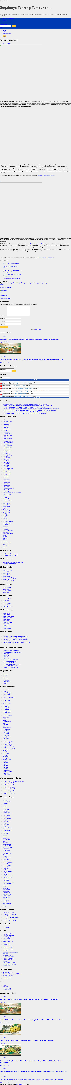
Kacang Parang (7, 709)
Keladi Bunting (7, 587)
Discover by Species (8, 941)
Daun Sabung (6, 705)
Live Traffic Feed (34, 379)
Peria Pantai (6, 735)
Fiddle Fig (5, 833)
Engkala (5, 508)
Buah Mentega (7, 474)
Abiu (4, 420)
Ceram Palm (6, 600)
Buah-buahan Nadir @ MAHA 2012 (12, 652)
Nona (4, 539)
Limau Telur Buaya (8, 533)
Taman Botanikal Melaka (9, 787)
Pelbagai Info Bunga (8, 956)
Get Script (30, 397)
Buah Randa (6, 480)
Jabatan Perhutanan (8, 946)
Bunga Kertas (6, 820)
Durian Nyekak (7, 505)
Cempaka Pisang (7, 827)
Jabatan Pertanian (7, 947)
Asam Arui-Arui (7, 423)
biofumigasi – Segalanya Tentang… (21, 394)
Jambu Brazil (6, 511)
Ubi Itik (5, 764)
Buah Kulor (6, 467)
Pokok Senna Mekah (8, 882)
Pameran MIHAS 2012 (8, 663)
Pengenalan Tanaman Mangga (11, 917)
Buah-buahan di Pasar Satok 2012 (12, 492)
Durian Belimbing (7, 570)
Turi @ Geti (6, 761)
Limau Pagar (6, 532)
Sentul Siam (6, 546)
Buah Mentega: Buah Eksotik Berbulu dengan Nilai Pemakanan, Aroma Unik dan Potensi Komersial (29, 410)
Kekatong (5, 518)
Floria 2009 (6, 653)
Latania (5, 602)
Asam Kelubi (6, 427)
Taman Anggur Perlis (8, 783)
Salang (4, 747)
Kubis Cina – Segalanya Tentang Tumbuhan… (37, 390)
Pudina (5, 740)
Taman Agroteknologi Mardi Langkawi (13, 781)
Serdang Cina (6, 895)
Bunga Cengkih (7, 494)
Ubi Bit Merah (6, 681)
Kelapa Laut (6, 520)
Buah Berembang (7, 447)
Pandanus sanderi (7, 862)
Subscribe (2, 28)
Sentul (4, 544)
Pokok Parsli (6, 738)
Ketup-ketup (6, 848)
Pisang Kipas (6, 868)
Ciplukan (5, 502)
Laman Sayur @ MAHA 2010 (10, 660)
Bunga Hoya (6, 817)
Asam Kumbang (7, 429)
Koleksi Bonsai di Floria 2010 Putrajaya (13, 562)
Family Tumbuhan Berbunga (10, 554)
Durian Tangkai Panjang (9, 578)
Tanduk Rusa (6, 898)
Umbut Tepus (6, 774)
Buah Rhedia (6, 483)
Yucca (4, 906)
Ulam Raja (5, 768)
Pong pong (5, 885)
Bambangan (6, 432)
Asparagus (5, 674)
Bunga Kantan (6, 938)
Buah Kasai (6, 927)
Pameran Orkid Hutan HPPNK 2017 (12, 664)
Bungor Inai (6, 826)
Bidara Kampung (7, 438)
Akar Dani (5, 800)
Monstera (5, 855)
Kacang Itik (6, 706)
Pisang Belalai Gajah (8, 616)
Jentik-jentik (6, 514)
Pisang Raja (6, 620)
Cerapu (5, 497)
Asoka (4, 804)
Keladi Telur (6, 592)
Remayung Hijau (7, 743)
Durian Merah (6, 503)
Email (2, 321)
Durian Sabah (6, 506)
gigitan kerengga (17, 283)
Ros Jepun (5, 888)
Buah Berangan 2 (7, 445)
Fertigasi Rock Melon (8, 972)
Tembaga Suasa (7, 903)
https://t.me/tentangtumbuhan (46, 175)
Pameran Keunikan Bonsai (10, 563)
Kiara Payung (6, 850)
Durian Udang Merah (8, 581)
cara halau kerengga (7, 283)
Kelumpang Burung (8, 521)
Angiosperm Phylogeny (9, 934)
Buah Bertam (6, 449)
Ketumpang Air (7, 721)
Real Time (34, 397)
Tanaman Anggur (7, 977)
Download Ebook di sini (8, 18)
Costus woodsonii (7, 830)
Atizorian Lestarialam (8, 935)
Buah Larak (6, 470)
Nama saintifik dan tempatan (10, 952)
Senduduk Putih (7, 894)
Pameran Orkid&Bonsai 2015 (10, 666)
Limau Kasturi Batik (8, 530)
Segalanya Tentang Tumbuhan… (26, 7)
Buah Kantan (6, 694)
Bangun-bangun (7, 693)
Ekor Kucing (6, 832)
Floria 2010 (6, 655)
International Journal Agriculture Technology (15, 638)
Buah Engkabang (7, 455)
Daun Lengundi (7, 703)
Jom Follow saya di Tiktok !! (10, 555)
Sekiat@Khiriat (7, 542)
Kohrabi (5, 675)
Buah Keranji (6, 459)
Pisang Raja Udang (8, 622)
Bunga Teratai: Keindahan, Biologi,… (21, 393)
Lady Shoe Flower (7, 853)
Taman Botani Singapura (9, 786)
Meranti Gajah (6, 729)
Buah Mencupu (7, 473)
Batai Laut (5, 806)
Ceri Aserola (6, 499)
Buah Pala (5, 477)
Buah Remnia (6, 482)
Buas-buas (5, 696)
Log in (4, 985)
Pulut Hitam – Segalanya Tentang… (23, 383)
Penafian (5, 22)
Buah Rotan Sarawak (8, 488)
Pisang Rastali (6, 623)
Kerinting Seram (7, 847)
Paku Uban (6, 732)
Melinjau (5, 536)
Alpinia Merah (6, 801)
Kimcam (5, 723)
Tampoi (5, 547)
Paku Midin (6, 730)
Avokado (5, 430)
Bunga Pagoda (6, 821)
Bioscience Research (8, 635)
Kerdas (5, 718)
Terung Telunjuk (7, 759)
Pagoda (5, 856)
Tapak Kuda (6, 902)
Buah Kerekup (6, 461)
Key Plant (5, 950)
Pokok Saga (6, 879)
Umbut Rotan (6, 773)
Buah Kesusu (6, 462)
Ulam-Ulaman (6, 770)
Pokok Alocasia (7, 870)
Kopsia (4, 851)
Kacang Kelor (6, 708)
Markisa (5, 535)
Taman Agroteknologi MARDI (10, 920)
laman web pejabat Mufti (37, 244)
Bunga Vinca (6, 824)
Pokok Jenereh (7, 737)
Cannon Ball (6, 496)
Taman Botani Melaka (8, 784)
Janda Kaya (6, 838)
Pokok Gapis (6, 874)
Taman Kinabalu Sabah (9, 789)
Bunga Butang (6, 815)
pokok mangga (35, 283)
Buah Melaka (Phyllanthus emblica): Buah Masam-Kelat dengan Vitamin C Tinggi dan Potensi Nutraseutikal (31, 408)
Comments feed (7, 988)
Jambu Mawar (6, 512)
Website (2, 324)
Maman (5, 726)
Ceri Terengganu (7, 500)
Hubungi (5, 20)
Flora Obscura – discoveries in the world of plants (16, 636)
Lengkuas (5, 678)
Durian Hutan (6, 572)
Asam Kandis (6, 426)
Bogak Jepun (6, 811)
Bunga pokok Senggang (9, 697)
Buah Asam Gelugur (8, 441)
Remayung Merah (7, 744)
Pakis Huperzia (7, 858)
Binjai (4, 439)
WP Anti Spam (38, 329)
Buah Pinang (6, 479)
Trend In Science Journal (9, 644)
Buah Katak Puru (7, 458)
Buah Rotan (6, 486)
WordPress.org (7, 989)
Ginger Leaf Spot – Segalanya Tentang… (24, 391)
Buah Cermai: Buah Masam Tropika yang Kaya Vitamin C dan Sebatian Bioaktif (24, 407)
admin (1, 44)
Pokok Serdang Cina (8, 606)
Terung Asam (6, 755)
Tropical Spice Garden (9, 793)
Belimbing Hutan (7, 435)
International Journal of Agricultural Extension (15, 639)
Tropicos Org (6, 965)
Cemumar (5, 699)
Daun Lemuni (6, 702)
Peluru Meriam (7, 864)
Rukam (5, 541)
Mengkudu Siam (7, 727)
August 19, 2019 (7, 44)
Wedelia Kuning (7, 905)
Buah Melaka (6, 471)
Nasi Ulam (5, 953)
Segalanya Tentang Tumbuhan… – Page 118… (23, 396)
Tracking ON (38, 397)
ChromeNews (19, 1084)
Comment (3, 316)
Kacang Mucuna (7, 844)
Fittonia (5, 835)
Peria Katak (6, 734)
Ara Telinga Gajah (7, 421)
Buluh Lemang (7, 812)
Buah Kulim (6, 465)
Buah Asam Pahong (8, 442)
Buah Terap (6, 491)
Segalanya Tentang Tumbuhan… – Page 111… (22, 382)
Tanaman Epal (6, 978)
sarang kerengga (43, 283)
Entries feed (6, 986)
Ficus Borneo (6, 943)
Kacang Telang (7, 712)
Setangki (5, 752)
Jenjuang (5, 842)
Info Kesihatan (6, 944)
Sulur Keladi (6, 753)
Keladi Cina (6, 589)
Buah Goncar (6, 456)
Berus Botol (6, 809)
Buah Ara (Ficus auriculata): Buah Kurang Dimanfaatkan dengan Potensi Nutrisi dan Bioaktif (27, 411)
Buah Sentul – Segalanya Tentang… (20, 385)
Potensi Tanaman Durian (9, 919)
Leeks (4, 677)
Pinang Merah (6, 605)
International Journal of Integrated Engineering (15, 641)
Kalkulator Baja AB (8, 949)
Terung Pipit (6, 758)
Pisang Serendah (7, 627)
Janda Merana (6, 839)
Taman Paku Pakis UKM (9, 790)
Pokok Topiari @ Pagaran (9, 962)
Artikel (4, 36)
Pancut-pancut (7, 861)
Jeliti (4, 841)
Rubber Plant (6, 889)
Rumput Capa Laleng (8, 746)
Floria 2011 (6, 656)
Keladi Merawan (7, 590)
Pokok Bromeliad (7, 871)
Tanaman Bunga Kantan (9, 964)
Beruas (5, 436)
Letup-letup (6, 529)
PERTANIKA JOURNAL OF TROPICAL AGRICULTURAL (17, 642)
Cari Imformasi (7, 940)
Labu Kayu (5, 527)
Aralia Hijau (6, 803)
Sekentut (5, 750)
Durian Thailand (7, 579)
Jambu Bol (5, 509)
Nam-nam (5, 538)
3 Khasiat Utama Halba (9, 913)
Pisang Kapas (6, 619)
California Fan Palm (8, 599)
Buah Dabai (6, 453)
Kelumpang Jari (7, 523)
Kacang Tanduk (7, 711)
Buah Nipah (6, 476)
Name (2, 318)
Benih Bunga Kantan (8, 937)
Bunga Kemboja (7, 818)
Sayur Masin (6, 680)
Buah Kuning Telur (8, 468)
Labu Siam (5, 724)
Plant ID (5, 961)
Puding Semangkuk (8, 741)
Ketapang (5, 526)
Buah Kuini (6, 464)
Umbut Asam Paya (7, 771)
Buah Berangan (7, 444)
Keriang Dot (6, 524)
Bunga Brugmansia (8, 814)
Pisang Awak (6, 614)
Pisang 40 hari (6, 613)
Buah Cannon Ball (7, 450)
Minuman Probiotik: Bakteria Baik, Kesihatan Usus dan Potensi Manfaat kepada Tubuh (29, 339)
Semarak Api (6, 892)
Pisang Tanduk (7, 628)
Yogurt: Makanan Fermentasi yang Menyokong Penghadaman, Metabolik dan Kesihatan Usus (31, 359)
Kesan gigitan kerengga (26, 283)
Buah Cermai (6, 452)
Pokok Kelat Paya (7, 877)
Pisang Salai (6, 625)
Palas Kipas (6, 859)
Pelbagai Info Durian (8, 958)
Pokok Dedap (6, 873)
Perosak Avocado (7, 959)
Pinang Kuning (7, 603)
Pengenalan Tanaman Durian (10, 916)
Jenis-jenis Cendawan (8, 975)
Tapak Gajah (6, 900)
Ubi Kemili (5, 765)
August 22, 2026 (4, 342)
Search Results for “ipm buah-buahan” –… (25, 388)
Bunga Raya (6, 823)
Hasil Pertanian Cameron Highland (12, 974)
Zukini (4, 683)
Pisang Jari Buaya (7, 617)
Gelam (4, 836)
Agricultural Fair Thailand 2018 (11, 650)
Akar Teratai (6, 690)
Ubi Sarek (5, 767)
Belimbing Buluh (7, 433)
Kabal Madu (6, 515)
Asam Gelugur (6, 424)
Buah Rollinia (6, 485)
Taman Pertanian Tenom (9, 792)
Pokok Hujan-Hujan (8, 876)
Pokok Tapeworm (7, 883)
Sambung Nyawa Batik (9, 749)
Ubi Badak (5, 762)
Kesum (4, 720)
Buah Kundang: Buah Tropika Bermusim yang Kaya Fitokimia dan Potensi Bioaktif (24, 413)
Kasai (4, 517)
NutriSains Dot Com (8, 955)
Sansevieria (6, 891)
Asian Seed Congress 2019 (9, 914)
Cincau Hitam (6, 700)
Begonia (5, 808)
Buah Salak (6, 489)
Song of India (6, 897)
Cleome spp (6, 829)
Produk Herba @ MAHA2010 (10, 667)
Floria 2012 (6, 658)
